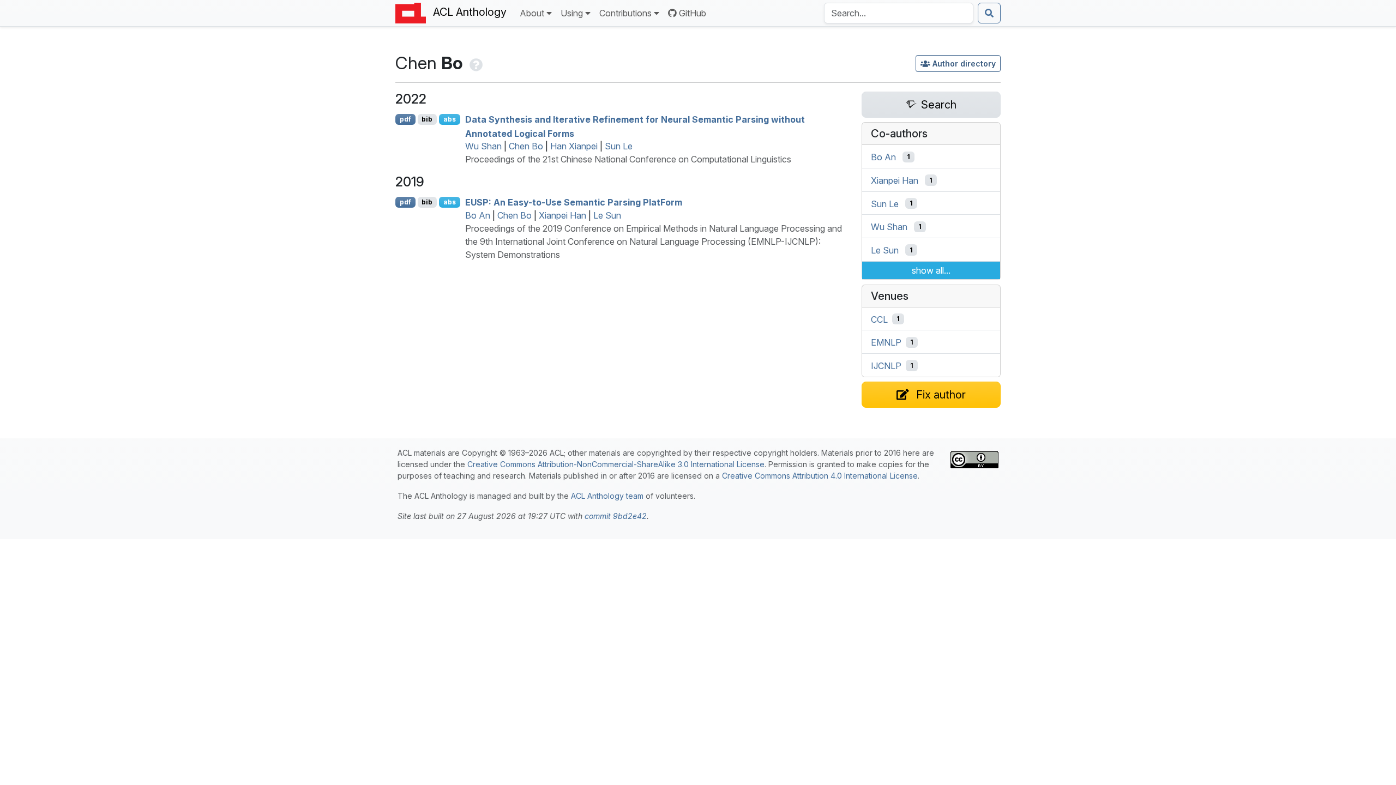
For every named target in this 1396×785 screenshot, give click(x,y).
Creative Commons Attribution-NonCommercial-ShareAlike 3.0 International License (616, 464)
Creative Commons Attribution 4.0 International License (820, 475)
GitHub (692, 13)
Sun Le (619, 146)
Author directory (964, 63)
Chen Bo (526, 146)
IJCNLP (886, 365)
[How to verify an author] (475, 63)
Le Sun (607, 215)
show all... (931, 270)
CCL (879, 318)
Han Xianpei (574, 146)
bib (427, 119)
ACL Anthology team (607, 495)
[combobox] (898, 13)
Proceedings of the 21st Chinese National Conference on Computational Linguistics (628, 159)
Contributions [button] (625, 13)
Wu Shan (483, 146)
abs (449, 119)
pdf (405, 119)
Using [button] (572, 13)
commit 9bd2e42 (616, 516)
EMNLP (886, 342)
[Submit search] (989, 13)
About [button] (532, 13)
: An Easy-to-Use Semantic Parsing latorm (573, 202)
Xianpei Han (562, 215)
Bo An (477, 215)
